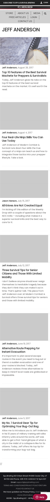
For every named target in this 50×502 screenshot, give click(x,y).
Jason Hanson (9, 200)
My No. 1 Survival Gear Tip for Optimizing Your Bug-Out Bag (20, 424)
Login (45, 2)
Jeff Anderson (9, 67)
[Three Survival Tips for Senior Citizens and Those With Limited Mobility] (24, 248)
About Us (23, 13)
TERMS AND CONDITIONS (14, 485)
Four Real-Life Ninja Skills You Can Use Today (22, 139)
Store (9, 13)
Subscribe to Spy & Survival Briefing (19, 3)
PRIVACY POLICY (32, 485)
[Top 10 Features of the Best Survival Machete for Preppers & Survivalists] (24, 51)
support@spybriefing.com (27, 482)
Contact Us (25, 21)
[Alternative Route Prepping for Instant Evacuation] (24, 327)
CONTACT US (28, 488)
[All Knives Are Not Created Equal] (24, 184)
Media (36, 13)
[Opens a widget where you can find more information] (40, 497)
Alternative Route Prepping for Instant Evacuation (21, 350)
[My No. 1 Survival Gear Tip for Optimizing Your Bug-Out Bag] (24, 401)
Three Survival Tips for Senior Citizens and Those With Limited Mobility (22, 273)
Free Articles (17, 17)
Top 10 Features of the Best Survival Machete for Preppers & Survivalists (24, 74)
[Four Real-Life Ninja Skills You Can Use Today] (24, 116)
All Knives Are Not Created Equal (22, 205)
